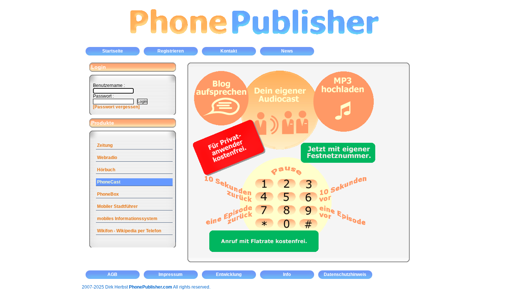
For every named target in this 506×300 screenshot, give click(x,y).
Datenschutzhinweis (345, 274)
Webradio (107, 157)
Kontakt (228, 51)
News (287, 51)
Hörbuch (106, 169)
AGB (112, 274)
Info (287, 274)
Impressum (171, 274)
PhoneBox (108, 194)
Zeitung (105, 145)
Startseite (112, 51)
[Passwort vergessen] (116, 106)
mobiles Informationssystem (127, 218)
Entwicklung (229, 274)
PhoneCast (108, 182)
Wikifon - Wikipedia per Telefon (129, 230)
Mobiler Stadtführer (117, 206)
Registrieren (170, 51)
